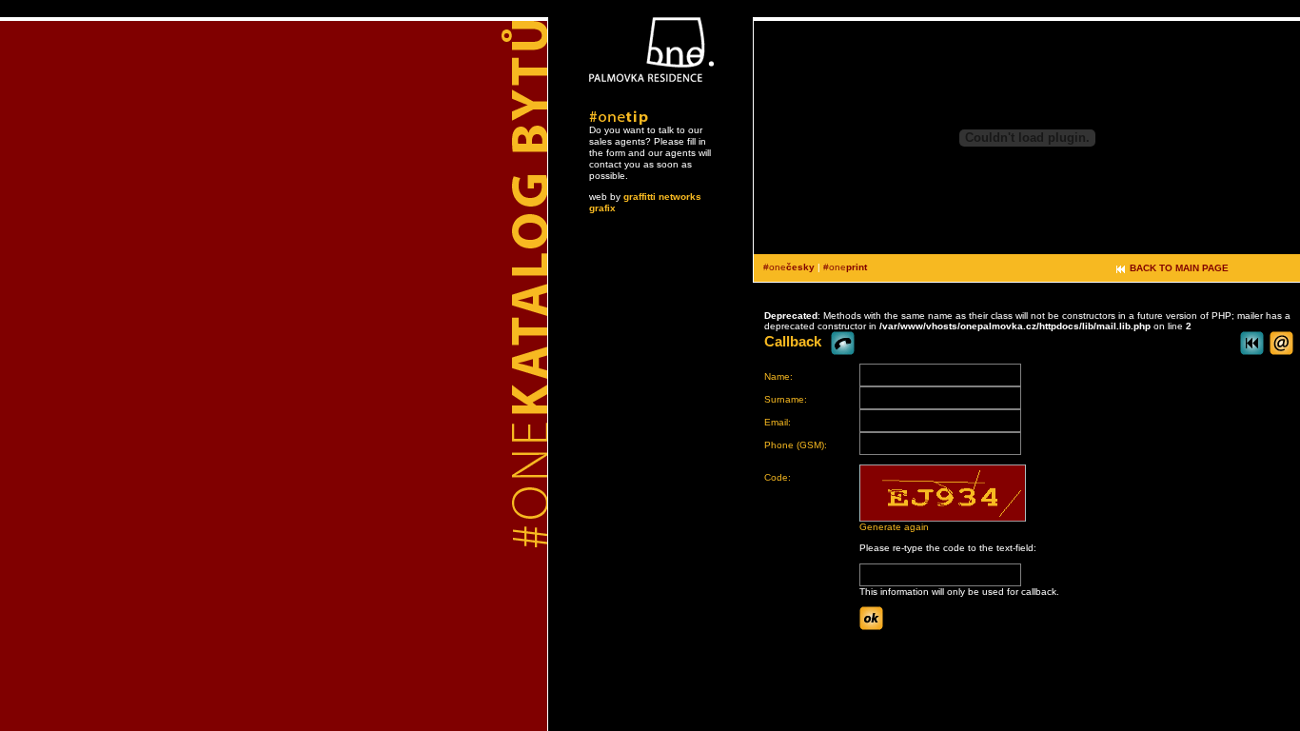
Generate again (894, 527)
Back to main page (1179, 268)
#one (789, 267)
